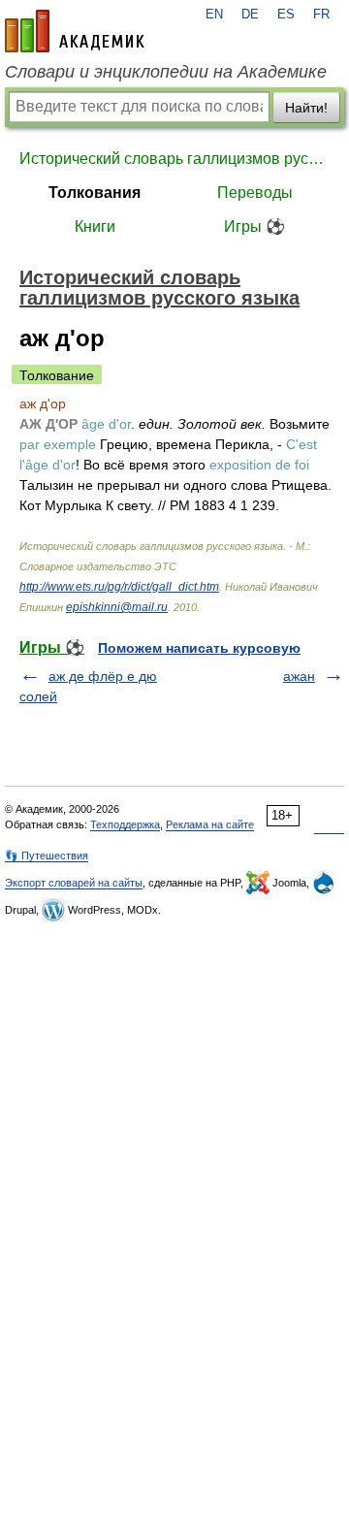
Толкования (94, 192)
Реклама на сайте (210, 824)
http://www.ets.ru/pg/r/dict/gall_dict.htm (119, 587)
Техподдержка (125, 824)
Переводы (255, 192)
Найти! (306, 107)
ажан (299, 676)
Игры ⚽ (254, 226)
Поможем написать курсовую (199, 648)
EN (214, 14)
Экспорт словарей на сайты (74, 882)
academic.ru (74, 31)
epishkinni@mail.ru (117, 607)
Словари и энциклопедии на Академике (166, 71)
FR (321, 14)
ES (286, 14)
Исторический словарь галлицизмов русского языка (174, 158)
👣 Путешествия (46, 855)
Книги (95, 226)
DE (250, 14)
